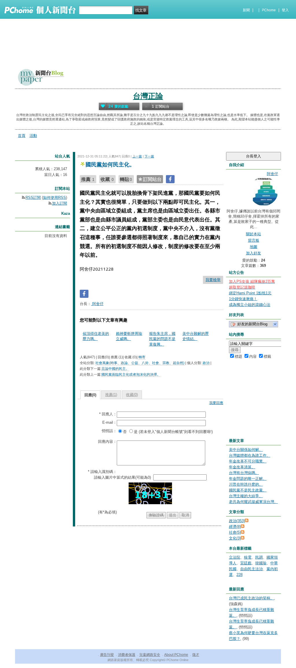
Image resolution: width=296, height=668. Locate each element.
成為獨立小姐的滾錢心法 (249, 304)
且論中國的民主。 (115, 369)
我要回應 (216, 403)
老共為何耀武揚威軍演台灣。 (253, 502)
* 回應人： (108, 414)
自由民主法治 (251, 569)
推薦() (111, 394)
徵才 (195, 655)
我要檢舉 (213, 280)
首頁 (21, 135)
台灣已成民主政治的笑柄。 (251, 598)
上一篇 (137, 156)
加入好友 (253, 253)
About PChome (176, 655)
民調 (259, 557)
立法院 (234, 557)
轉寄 (141, 357)
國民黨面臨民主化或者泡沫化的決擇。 (130, 374)
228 (239, 574)
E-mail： (109, 422)
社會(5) (235, 532)
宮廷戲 (245, 563)
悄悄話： (109, 431)
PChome (269, 10)
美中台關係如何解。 (246, 449)
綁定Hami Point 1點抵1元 (250, 293)
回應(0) (90, 395)
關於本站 (253, 234)
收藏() (132, 394)
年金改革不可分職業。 (248, 461)
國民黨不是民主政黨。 (248, 490)
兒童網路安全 (149, 655)
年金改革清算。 (242, 467)
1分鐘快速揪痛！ (243, 299)
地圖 (253, 247)
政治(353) (237, 521)
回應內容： (107, 441)
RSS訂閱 (33, 197)
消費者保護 (126, 655)
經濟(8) (235, 526)
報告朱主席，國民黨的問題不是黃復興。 (162, 338)
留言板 (253, 240)
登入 (285, 10)
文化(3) (235, 538)
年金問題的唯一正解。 (248, 478)
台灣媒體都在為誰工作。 (249, 455)
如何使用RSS (54, 197)
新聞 (246, 10)
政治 (206, 363)
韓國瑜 (261, 563)
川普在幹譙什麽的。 (246, 484)
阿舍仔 (97, 304)
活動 (33, 135)
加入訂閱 (59, 203)
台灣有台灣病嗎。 (244, 473)
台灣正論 (148, 96)
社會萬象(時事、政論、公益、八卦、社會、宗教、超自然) (139, 363)
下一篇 (149, 156)
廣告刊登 (107, 655)
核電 (247, 557)
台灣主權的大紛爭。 (246, 496)
